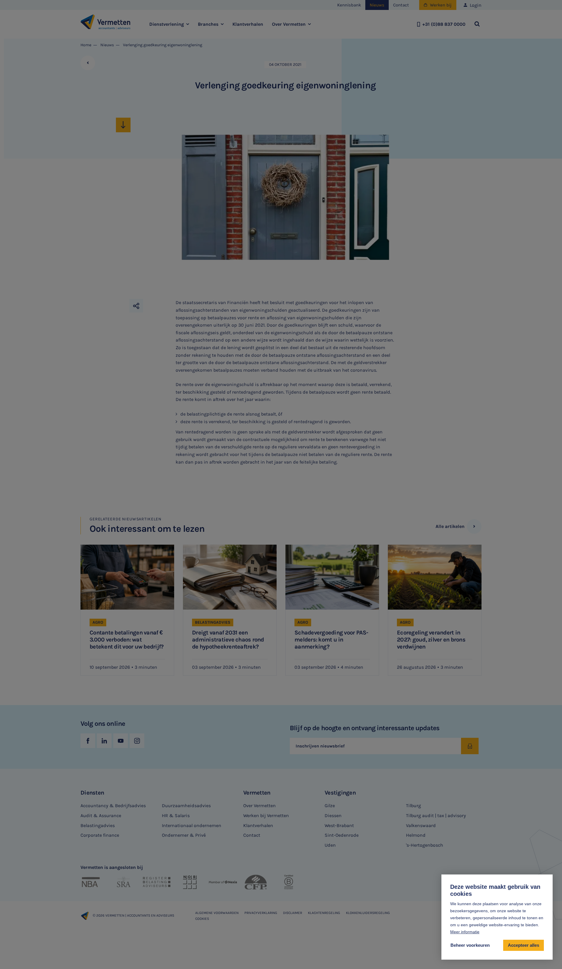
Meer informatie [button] (464, 931)
